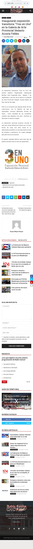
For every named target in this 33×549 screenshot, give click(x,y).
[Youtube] (23, 529)
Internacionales (14, 449)
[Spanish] (22, 7)
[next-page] (6, 296)
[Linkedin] (24, 41)
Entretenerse (7, 378)
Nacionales (13, 438)
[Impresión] (28, 41)
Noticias (8, 15)
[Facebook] (3, 41)
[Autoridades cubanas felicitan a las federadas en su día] (5, 436)
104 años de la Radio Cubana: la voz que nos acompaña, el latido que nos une (21, 264)
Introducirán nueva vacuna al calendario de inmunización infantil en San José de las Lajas (9, 211)
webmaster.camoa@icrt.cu (16, 524)
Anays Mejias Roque (8, 36)
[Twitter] (7, 41)
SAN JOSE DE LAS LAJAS (8, 187)
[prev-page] (3, 296)
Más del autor (22, 240)
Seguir (28, 423)
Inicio (3, 15)
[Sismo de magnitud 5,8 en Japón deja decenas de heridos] (5, 445)
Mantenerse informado (10, 367)
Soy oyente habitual (9, 364)
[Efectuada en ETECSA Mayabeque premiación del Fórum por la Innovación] (6, 281)
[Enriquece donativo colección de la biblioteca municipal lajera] (6, 273)
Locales (13, 15)
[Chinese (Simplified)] (12, 7)
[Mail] (14, 529)
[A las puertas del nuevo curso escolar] (6, 290)
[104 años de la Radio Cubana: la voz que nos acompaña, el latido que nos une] (6, 264)
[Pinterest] (19, 41)
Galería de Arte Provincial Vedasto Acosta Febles (14, 185)
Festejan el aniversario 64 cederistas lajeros (24, 209)
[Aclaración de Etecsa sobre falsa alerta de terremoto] (5, 491)
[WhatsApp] (15, 41)
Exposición (12, 183)
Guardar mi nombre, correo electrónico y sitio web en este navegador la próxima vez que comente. (15, 339)
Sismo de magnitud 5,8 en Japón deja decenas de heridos (19, 445)
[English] (15, 7)
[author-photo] (16, 229)
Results (28, 381)
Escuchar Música (8, 374)
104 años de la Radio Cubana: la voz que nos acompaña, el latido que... (20, 472)
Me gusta (27, 419)
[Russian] (19, 7)
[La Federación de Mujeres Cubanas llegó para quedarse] (6, 247)
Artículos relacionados (9, 240)
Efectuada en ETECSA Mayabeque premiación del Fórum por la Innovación (20, 281)
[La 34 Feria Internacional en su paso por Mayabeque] (6, 256)
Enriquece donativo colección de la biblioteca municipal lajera (20, 273)
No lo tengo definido (9, 371)
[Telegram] (11, 41)
